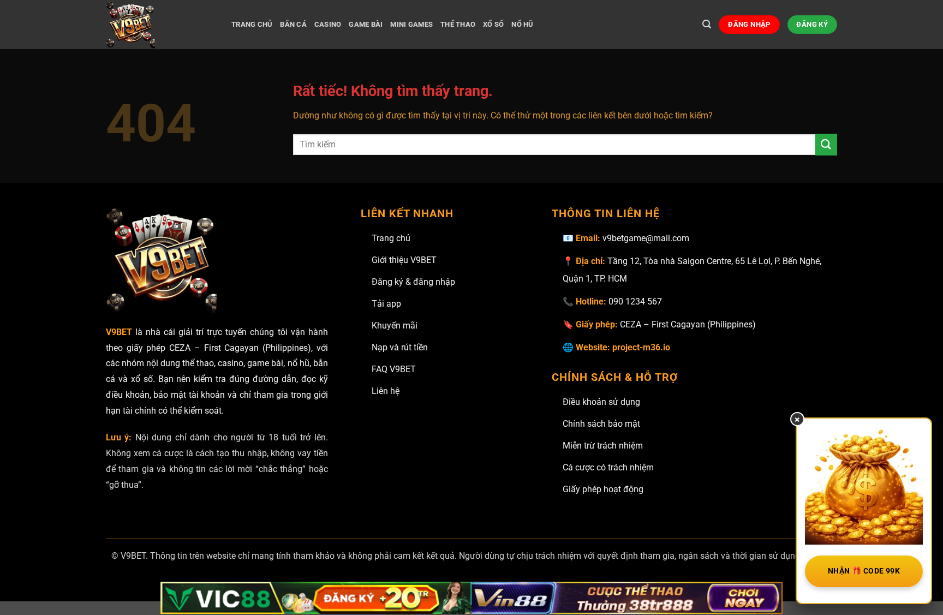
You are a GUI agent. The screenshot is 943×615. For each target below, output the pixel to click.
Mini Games (411, 24)
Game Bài (366, 24)
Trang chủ (391, 238)
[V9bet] (160, 24)
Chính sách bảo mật (601, 424)
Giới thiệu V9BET (404, 260)
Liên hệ (385, 391)
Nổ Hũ (522, 24)
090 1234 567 (635, 301)
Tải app (386, 303)
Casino (328, 24)
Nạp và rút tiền (400, 347)
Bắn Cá (293, 24)
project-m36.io (641, 347)
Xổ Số (493, 24)
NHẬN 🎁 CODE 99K (864, 570)
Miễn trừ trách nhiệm (603, 445)
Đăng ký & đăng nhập (413, 282)
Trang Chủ (251, 24)
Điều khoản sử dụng (601, 402)
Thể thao (457, 24)
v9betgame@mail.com (645, 238)
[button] (706, 24)
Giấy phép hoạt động (603, 489)
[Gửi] (826, 144)
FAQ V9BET (394, 369)
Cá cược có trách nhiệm (608, 467)
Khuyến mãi (394, 325)
